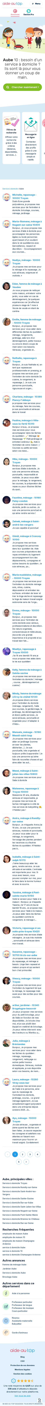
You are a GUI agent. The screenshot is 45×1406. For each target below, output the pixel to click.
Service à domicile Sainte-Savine (18, 1198)
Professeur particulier (22, 1302)
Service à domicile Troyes (14, 1183)
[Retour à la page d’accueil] (12, 4)
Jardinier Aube (9, 1268)
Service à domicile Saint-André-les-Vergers (19, 1193)
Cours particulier (20, 1311)
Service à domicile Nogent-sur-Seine (19, 1211)
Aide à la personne (21, 1293)
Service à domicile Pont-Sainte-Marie (20, 1215)
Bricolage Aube (9, 1277)
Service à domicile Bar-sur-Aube (17, 1202)
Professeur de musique (23, 1308)
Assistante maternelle (22, 1321)
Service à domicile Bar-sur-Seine (18, 1223)
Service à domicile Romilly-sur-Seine (19, 1187)
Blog (22, 1357)
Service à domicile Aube (14, 1273)
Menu (37, 3)
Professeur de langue (22, 1305)
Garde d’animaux (20, 1332)
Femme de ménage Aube (14, 1264)
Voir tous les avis (22, 1395)
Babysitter (17, 1324)
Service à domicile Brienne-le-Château (20, 1219)
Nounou (15, 1318)
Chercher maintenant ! (25, 87)
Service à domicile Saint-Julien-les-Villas (21, 1206)
